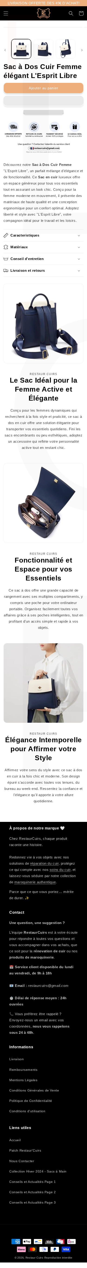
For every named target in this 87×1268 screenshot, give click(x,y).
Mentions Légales (23, 1080)
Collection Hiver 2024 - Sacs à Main (38, 1171)
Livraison (16, 1059)
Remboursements (23, 1070)
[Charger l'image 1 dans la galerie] (21, 49)
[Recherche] (71, 13)
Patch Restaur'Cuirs (25, 1150)
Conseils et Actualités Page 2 (32, 1192)
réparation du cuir (44, 863)
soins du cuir (60, 870)
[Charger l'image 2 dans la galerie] (43, 49)
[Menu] (6, 13)
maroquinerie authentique (35, 882)
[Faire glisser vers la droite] (82, 50)
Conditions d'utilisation (27, 1111)
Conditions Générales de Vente (34, 1090)
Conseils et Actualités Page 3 (32, 1202)
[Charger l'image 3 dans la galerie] (65, 49)
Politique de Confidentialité (30, 1101)
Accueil (15, 1140)
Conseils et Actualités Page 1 (32, 1182)
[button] (43, 101)
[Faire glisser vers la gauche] (5, 50)
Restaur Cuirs (34, 1257)
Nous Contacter (21, 1161)
